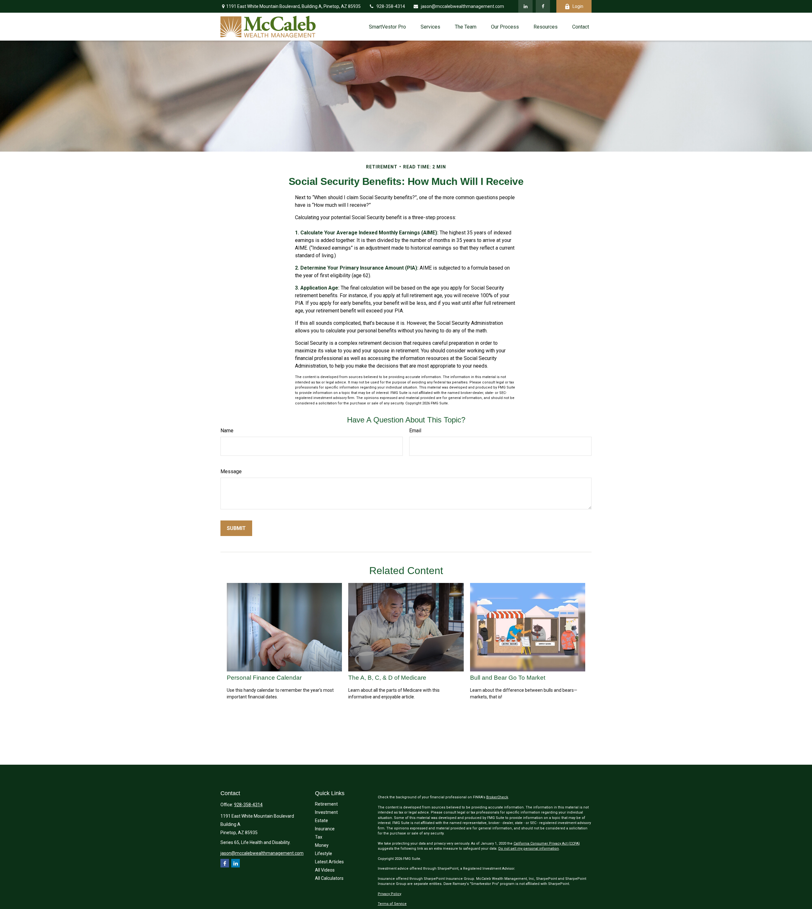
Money (322, 845)
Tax (318, 837)
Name (226, 431)
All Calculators (329, 878)
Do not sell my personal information (528, 849)
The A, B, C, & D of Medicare (387, 677)
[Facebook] (543, 6)
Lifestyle (323, 853)
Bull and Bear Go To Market (507, 677)
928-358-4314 (391, 6)
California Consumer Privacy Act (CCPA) (547, 843)
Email (415, 431)
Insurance (325, 828)
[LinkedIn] (525, 6)
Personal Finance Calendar (264, 677)
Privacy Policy (389, 894)
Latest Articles (329, 861)
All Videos (325, 870)
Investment (326, 812)
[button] (387, 26)
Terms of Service (392, 904)
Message (231, 471)
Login (578, 6)
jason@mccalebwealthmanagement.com (462, 6)
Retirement (326, 804)
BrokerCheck (497, 797)
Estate (321, 820)
